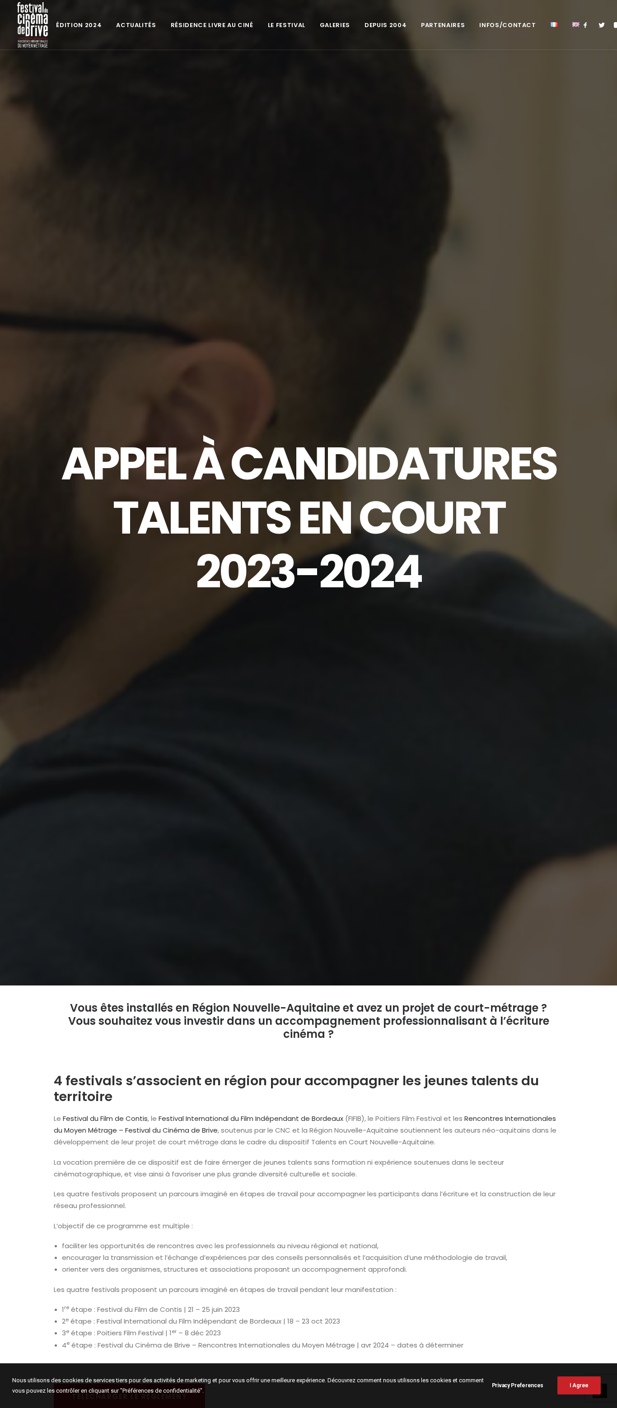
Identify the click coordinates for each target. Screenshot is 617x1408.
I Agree (579, 1385)
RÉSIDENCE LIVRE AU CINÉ (212, 25)
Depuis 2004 (386, 25)
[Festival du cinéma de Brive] (33, 25)
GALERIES (335, 25)
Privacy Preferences (517, 1385)
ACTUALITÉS (136, 25)
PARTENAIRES (443, 25)
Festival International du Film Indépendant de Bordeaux (251, 1118)
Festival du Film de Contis (105, 1118)
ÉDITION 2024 (79, 25)
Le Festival (286, 25)
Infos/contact (507, 25)
